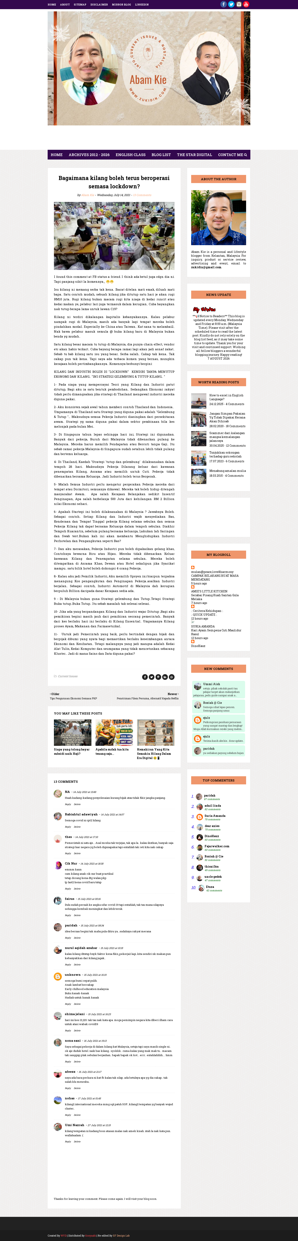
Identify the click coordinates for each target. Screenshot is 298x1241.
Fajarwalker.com (217, 846)
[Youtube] (246, 6)
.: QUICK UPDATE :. (204, 615)
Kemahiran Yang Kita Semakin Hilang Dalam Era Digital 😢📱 (154, 753)
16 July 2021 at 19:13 (95, 1040)
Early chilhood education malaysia (87, 989)
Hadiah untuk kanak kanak (82, 997)
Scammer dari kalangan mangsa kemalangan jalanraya (227, 437)
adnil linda (213, 806)
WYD (63, 1235)
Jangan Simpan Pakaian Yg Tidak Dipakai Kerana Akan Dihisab (227, 417)
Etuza (210, 887)
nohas (70, 1098)
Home (52, 4)
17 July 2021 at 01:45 (89, 1098)
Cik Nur (71, 863)
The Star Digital (194, 154)
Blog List (161, 154)
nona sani (73, 1040)
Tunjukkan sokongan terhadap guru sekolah (225, 454)
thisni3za (212, 866)
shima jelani (75, 1014)
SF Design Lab (121, 1235)
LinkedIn (142, 4)
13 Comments (142, 195)
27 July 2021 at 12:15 (99, 1125)
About (65, 4)
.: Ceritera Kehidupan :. (207, 611)
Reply (68, 804)
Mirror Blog (121, 4)
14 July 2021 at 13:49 (84, 792)
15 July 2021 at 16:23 (99, 1014)
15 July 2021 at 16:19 (95, 974)
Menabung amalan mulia (227, 471)
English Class (131, 154)
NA (67, 792)
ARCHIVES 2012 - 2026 (89, 154)
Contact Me (230, 154)
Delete (77, 804)
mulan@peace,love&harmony (212, 572)
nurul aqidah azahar (81, 948)
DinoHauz (198, 646)
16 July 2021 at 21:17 (90, 1071)
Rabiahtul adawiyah (81, 814)
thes (68, 837)
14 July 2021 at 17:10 (86, 837)
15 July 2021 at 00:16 (89, 898)
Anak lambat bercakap (79, 985)
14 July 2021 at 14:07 (112, 814)
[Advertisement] (149, 139)
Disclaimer (99, 4)
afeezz (70, 1072)
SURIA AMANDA (203, 626)
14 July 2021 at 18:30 (91, 863)
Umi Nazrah (74, 1125)
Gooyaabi (90, 1235)
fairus (69, 899)
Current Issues (67, 676)
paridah (71, 925)
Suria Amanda (215, 816)
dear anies (212, 826)
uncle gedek (213, 877)
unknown (73, 975)
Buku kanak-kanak (77, 993)
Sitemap (80, 4)
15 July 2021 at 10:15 (112, 948)
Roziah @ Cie (214, 856)
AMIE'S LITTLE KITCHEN (209, 591)
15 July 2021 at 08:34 (92, 925)
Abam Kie (87, 195)
